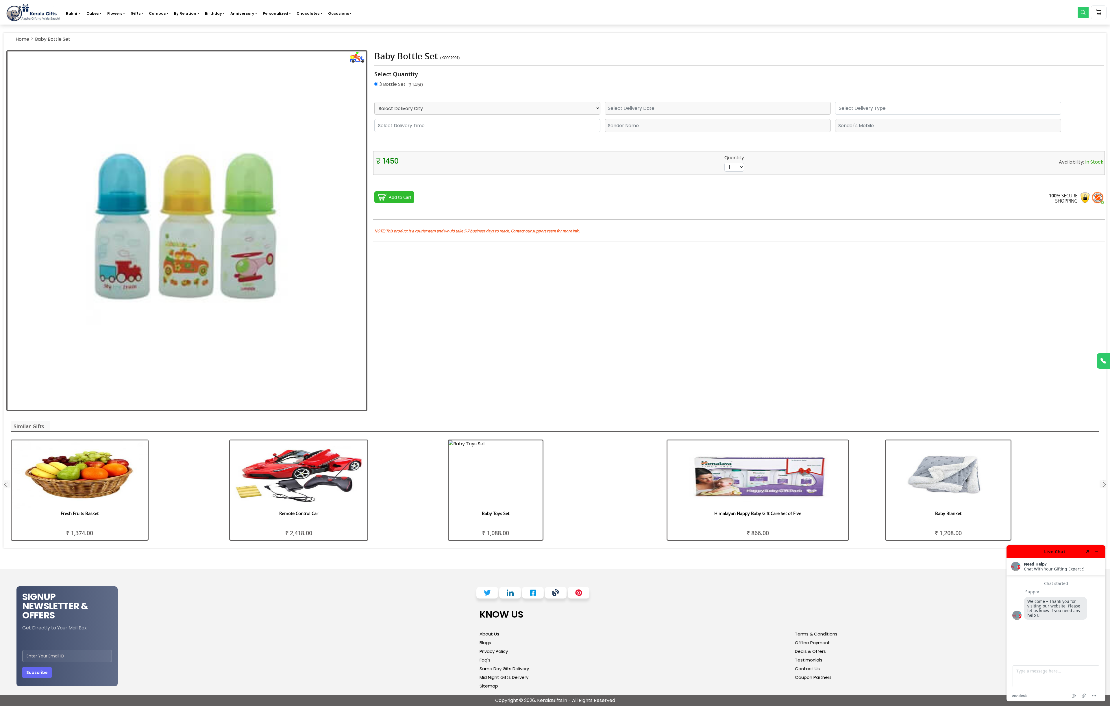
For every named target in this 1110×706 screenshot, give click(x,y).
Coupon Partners (813, 677)
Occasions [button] (338, 13)
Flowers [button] (114, 13)
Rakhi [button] (72, 13)
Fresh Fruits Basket (80, 513)
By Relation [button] (185, 13)
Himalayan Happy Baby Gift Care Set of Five (757, 513)
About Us (489, 634)
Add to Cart (400, 197)
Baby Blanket (948, 513)
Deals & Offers (810, 651)
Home (22, 39)
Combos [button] (157, 13)
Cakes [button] (92, 13)
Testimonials (808, 660)
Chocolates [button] (308, 13)
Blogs (485, 643)
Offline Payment (812, 643)
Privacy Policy (494, 651)
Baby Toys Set (495, 513)
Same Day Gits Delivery (504, 669)
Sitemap (489, 686)
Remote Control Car (298, 513)
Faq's (485, 660)
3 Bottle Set (392, 84)
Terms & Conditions (816, 634)
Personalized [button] (275, 13)
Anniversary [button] (242, 13)
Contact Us (807, 669)
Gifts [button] (135, 13)
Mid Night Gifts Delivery (504, 677)
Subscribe (37, 672)
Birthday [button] (213, 13)
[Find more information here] (1056, 623)
